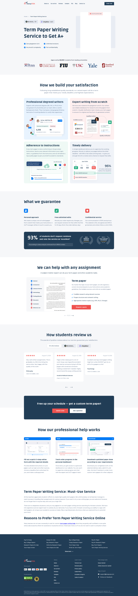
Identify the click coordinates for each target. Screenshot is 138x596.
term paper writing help (67, 523)
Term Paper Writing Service (100, 547)
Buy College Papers (29, 542)
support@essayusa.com (107, 574)
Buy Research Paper (52, 542)
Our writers (54, 3)
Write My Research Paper (53, 545)
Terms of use (78, 563)
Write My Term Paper (75, 547)
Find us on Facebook (106, 577)
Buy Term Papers (97, 545)
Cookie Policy (78, 571)
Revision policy (78, 566)
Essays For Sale (50, 540)
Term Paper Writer (29, 547)
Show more (68, 551)
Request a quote (81, 307)
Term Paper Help (74, 545)
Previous (66, 387)
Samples (67, 3)
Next (71, 387)
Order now (109, 3)
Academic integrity (80, 574)
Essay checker (101, 563)
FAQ (72, 3)
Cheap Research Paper (75, 542)
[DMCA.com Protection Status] (28, 579)
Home (25, 16)
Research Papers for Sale (31, 545)
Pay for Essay (28, 540)
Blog (76, 3)
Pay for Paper (95, 540)
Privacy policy (78, 568)
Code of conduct (79, 577)
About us (46, 3)
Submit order (60, 411)
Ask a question (77, 411)
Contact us (82, 3)
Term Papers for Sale (52, 547)
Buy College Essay (74, 540)
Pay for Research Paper (98, 542)
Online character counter (104, 566)
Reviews (61, 3)
